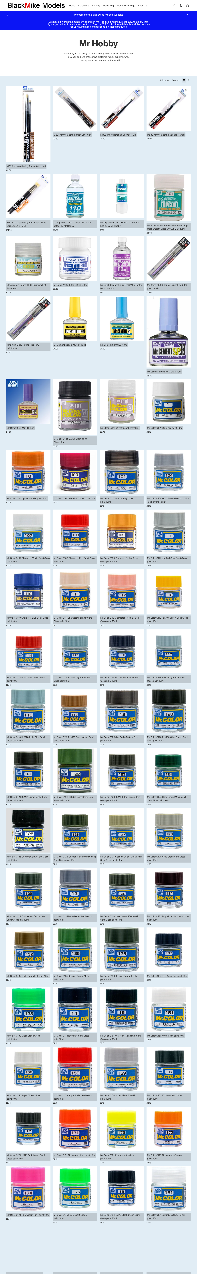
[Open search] (174, 5)
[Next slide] (187, 14)
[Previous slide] (7, 14)
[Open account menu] (180, 5)
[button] (175, 80)
